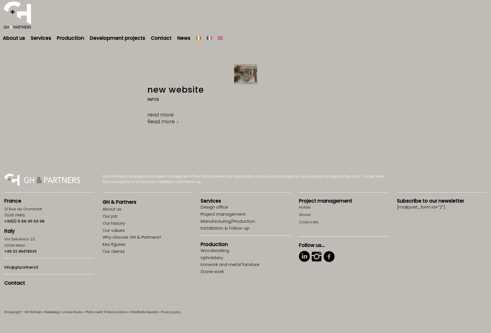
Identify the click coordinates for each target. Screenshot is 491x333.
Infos (153, 99)
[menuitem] (14, 38)
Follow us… (312, 245)
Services (211, 200)
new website (175, 90)
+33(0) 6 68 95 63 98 (24, 221)
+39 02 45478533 (20, 251)
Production (214, 244)
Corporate (309, 222)
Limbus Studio (72, 312)
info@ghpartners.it (21, 267)
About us (112, 209)
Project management (325, 200)
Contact (14, 283)
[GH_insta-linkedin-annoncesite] (245, 72)
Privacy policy (170, 312)
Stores (305, 214)
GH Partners (119, 202)
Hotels (305, 207)
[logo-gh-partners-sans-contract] (17, 15)
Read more (161, 121)
